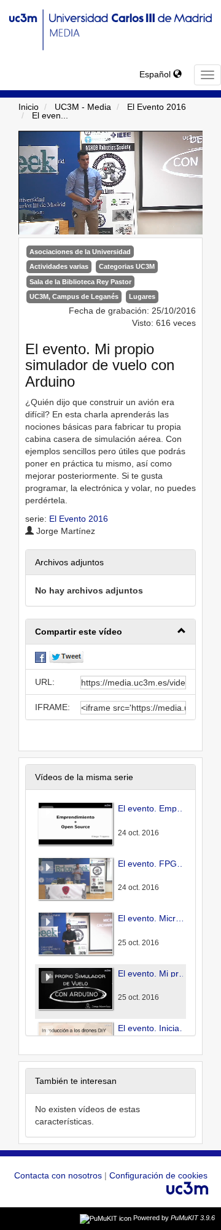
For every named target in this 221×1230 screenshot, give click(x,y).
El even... (50, 115)
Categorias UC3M (127, 266)
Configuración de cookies (158, 1175)
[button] (110, 631)
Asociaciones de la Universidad (80, 251)
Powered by (174, 1217)
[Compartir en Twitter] (66, 657)
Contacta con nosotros (59, 1175)
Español (156, 74)
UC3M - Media (83, 107)
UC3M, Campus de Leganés (73, 296)
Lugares (142, 296)
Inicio (28, 107)
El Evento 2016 (156, 107)
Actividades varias (58, 266)
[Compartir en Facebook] (40, 657)
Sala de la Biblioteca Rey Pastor (80, 281)
